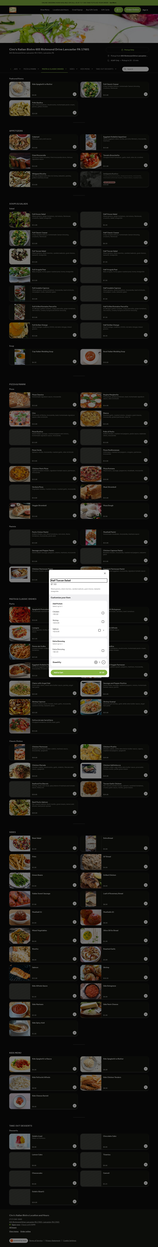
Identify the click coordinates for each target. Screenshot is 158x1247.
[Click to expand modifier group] (103, 630)
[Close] (105, 573)
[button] (79, 672)
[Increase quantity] (103, 662)
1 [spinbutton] (99, 662)
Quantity (57, 662)
